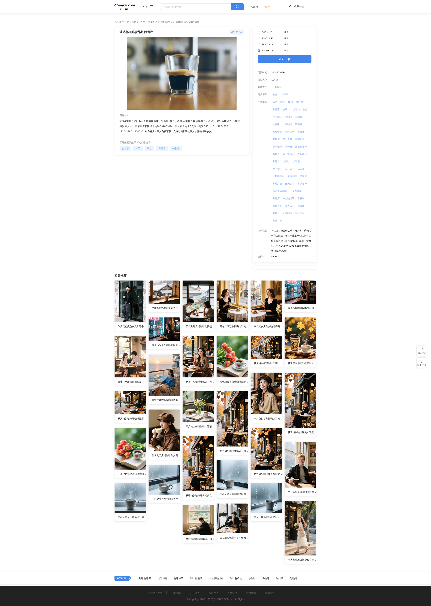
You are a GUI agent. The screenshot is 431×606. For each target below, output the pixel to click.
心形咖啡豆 (278, 176)
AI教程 (267, 6)
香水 (149, 148)
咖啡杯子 (277, 220)
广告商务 (195, 592)
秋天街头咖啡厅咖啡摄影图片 (132, 418)
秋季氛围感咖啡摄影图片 (301, 363)
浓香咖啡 (292, 176)
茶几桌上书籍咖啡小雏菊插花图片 (200, 426)
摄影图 (299, 102)
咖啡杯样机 (236, 578)
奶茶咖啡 (302, 168)
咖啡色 (296, 161)
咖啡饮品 (277, 131)
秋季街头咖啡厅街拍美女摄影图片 (200, 495)
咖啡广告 (277, 183)
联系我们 (176, 592)
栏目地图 (251, 592)
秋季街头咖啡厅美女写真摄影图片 (302, 432)
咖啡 (275, 94)
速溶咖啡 (277, 168)
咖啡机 (288, 146)
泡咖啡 (286, 161)
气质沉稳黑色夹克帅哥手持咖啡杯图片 (132, 326)
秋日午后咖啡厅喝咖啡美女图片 (200, 381)
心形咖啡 (287, 213)
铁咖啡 (276, 124)
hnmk (274, 256)
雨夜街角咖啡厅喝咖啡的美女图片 (302, 308)
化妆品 (125, 148)
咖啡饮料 (289, 131)
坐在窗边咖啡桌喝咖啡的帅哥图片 (200, 538)
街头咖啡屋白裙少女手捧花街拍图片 (302, 559)
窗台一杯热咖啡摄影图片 (267, 517)
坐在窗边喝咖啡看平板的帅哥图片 (234, 537)
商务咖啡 (289, 205)
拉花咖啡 (277, 116)
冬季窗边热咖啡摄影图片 (165, 308)
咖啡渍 (279, 578)
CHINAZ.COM (221, 599)
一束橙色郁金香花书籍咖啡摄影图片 (132, 473)
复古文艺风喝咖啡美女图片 (166, 455)
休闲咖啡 (289, 183)
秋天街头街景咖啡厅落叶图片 (268, 363)
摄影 (275, 102)
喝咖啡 (298, 116)
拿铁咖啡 (302, 183)
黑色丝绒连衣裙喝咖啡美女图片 (234, 326)
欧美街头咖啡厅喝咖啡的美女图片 (234, 450)
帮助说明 (269, 592)
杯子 (138, 148)
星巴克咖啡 (301, 146)
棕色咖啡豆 (288, 198)
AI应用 (254, 6)
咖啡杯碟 (162, 578)
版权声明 (213, 592)
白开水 (162, 148)
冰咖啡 (301, 205)
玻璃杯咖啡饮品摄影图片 (186, 21)
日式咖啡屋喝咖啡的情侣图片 (200, 326)
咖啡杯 (296, 109)
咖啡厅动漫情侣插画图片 (131, 381)
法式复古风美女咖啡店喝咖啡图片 (268, 326)
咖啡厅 (276, 213)
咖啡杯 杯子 (196, 578)
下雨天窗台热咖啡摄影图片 (234, 494)
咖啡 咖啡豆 (145, 578)
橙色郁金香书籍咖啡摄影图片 (234, 381)
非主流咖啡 (288, 153)
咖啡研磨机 (301, 213)
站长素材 (131, 21)
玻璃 (290, 102)
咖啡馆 (276, 139)
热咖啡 (288, 116)
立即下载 (284, 59)
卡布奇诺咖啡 (280, 190)
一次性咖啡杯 (216, 578)
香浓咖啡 (277, 146)
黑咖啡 (303, 176)
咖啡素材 (287, 139)
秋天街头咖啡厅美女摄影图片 (268, 473)
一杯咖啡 (285, 94)
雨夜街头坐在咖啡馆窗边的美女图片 (166, 344)
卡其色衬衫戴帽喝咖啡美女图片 (268, 418)
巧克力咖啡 (296, 190)
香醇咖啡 (302, 153)
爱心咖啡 (289, 168)
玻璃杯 (286, 109)
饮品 (305, 109)
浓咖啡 (298, 124)
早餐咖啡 (302, 198)
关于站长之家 (155, 592)
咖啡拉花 (277, 205)
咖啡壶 (276, 153)
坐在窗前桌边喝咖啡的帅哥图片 (302, 491)
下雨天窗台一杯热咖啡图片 (132, 517)
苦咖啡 (301, 131)
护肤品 (175, 148)
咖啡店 (276, 198)
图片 (142, 21)
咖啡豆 (276, 109)
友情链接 (232, 592)
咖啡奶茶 (300, 139)
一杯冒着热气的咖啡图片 (165, 498)
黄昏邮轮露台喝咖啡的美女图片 (166, 400)
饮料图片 (165, 21)
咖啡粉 (276, 161)
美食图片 (152, 21)
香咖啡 (266, 578)
